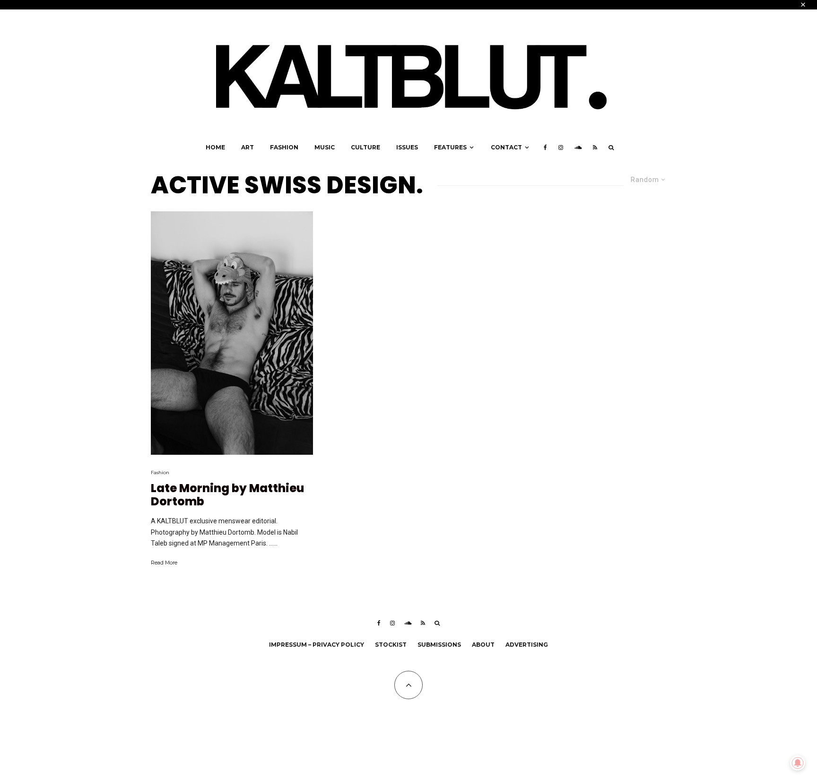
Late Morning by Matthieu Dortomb (227, 495)
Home (215, 147)
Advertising (526, 644)
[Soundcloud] (578, 147)
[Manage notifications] (797, 763)
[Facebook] (545, 147)
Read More (164, 562)
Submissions (439, 644)
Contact (506, 147)
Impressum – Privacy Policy (316, 644)
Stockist (391, 644)
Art (247, 147)
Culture (365, 147)
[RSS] (595, 147)
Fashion (284, 147)
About (483, 644)
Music (324, 147)
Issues (407, 147)
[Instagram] (561, 147)
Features (450, 147)
